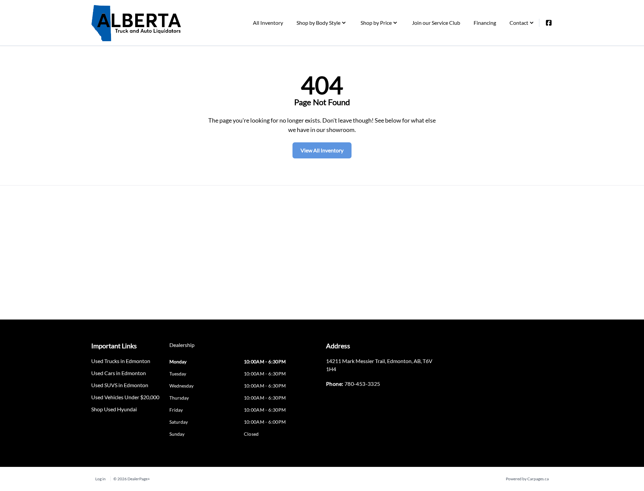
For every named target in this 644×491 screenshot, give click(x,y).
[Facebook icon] (549, 23)
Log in (100, 478)
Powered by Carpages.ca (527, 478)
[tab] (182, 348)
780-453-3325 (362, 383)
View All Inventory (322, 150)
